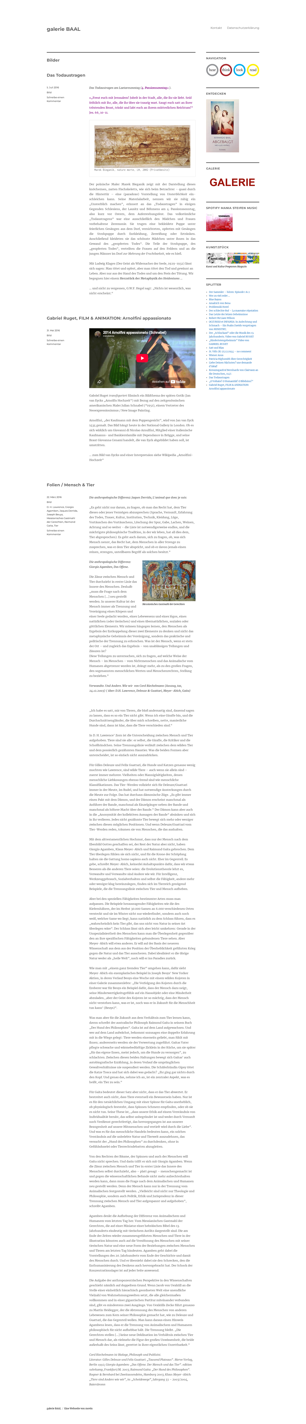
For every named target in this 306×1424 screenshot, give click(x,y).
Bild (49, 92)
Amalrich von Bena (219, 303)
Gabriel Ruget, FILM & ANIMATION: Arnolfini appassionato (109, 318)
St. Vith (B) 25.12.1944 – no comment (230, 351)
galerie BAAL (63, 29)
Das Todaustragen (66, 75)
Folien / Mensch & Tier (71, 484)
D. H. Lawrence (55, 507)
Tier (56, 525)
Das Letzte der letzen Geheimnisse (228, 314)
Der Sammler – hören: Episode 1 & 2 (229, 292)
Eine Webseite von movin (78, 1408)
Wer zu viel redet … (219, 295)
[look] (239, 69)
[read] (253, 69)
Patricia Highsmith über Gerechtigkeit (230, 358)
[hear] (212, 69)
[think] (226, 69)
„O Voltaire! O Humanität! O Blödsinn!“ (231, 381)
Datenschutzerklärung (243, 28)
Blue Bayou (215, 299)
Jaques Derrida (68, 510)
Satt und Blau (216, 347)
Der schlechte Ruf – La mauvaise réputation (233, 310)
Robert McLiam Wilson (222, 318)
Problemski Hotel (219, 306)
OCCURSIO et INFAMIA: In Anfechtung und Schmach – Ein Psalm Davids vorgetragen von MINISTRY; (233, 325)
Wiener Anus (216, 355)
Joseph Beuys (55, 514)
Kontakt (216, 28)
